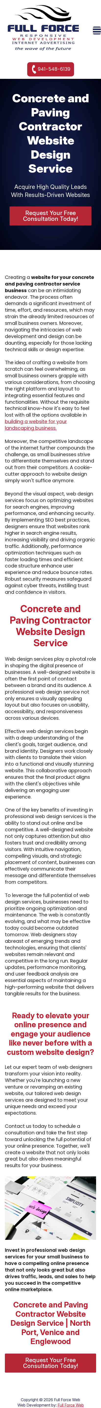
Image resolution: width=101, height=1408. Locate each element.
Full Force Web (71, 1405)
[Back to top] (88, 1395)
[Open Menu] (97, 30)
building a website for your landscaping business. (36, 425)
